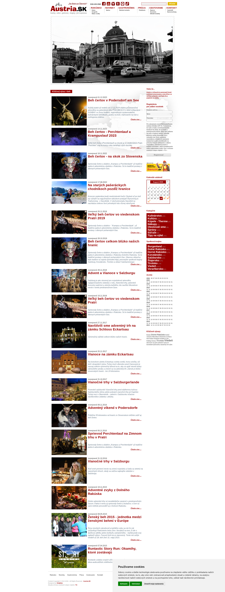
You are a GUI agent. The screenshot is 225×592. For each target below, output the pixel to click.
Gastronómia (72, 575)
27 (158, 198)
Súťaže (152, 232)
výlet (170, 344)
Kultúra (152, 218)
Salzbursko (154, 257)
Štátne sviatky (96, 13)
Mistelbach (156, 337)
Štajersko (153, 260)
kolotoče (160, 343)
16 (168, 192)
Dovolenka (153, 12)
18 (152, 195)
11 (152, 192)
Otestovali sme (157, 226)
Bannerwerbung (171, 12)
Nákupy (152, 224)
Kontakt (100, 575)
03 (163, 278)
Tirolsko (153, 263)
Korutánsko (155, 254)
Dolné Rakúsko (157, 249)
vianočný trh (164, 344)
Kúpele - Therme (158, 221)
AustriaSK (170, 10)
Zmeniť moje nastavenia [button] (153, 584)
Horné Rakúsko (157, 252)
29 (164, 198)
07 (154, 278)
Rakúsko (163, 337)
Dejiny (93, 10)
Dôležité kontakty (155, 13)
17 (149, 195)
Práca (81, 575)
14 (161, 192)
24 (149, 198)
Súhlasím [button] (124, 584)
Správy (108, 10)
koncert (166, 343)
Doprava (152, 10)
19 (155, 195)
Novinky (62, 575)
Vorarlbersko (155, 268)
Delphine (60, 583)
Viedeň (152, 266)
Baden (148, 335)
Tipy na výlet (155, 235)
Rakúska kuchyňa (124, 10)
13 (158, 192)
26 (155, 198)
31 (149, 202)
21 (161, 195)
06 (156, 278)
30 (168, 198)
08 (151, 278)
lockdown (149, 344)
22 (164, 195)
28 (161, 198)
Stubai (151, 338)
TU (165, 150)
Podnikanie (142, 10)
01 (167, 278)
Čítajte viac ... (136, 119)
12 (155, 192)
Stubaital (157, 338)
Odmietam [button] (136, 584)
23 (168, 195)
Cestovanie (90, 575)
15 (164, 192)
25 (152, 198)
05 (158, 278)
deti (147, 343)
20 (158, 195)
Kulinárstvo (155, 215)
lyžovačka (156, 344)
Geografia (94, 12)
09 (154, 282)
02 (165, 278)
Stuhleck (163, 338)
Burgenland (155, 246)
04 (160, 278)
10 (149, 192)
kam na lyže (153, 343)
